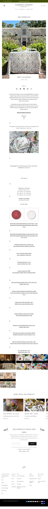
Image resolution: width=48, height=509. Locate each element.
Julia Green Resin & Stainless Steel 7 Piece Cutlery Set (24, 282)
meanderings (22, 9)
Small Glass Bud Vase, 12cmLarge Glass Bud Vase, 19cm (24, 263)
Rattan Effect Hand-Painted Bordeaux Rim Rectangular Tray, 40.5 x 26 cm (24, 236)
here (35, 447)
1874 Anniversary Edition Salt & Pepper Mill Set (24, 333)
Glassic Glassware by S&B (24, 271)
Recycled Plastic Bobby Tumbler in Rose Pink (23, 246)
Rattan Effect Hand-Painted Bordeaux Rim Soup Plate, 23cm (24, 234)
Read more (5, 418)
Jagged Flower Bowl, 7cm (24, 352)
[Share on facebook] (24, 88)
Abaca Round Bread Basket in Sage (24, 315)
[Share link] (31, 88)
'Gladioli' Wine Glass (24, 284)
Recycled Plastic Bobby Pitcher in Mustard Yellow (24, 272)
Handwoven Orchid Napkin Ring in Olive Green (24, 325)
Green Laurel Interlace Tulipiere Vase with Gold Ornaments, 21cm (24, 293)
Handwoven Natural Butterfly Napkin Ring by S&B (24, 291)
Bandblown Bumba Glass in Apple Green (24, 244)
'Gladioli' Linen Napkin (24, 198)
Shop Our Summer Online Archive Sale (24, 1)
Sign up (32, 443)
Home (16, 9)
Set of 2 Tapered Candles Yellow (24, 253)
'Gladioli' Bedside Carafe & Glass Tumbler (24, 313)
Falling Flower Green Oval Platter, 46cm (24, 304)
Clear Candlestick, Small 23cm (24, 255)
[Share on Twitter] (16, 88)
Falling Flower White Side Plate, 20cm (24, 302)
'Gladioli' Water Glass (24, 327)
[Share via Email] (27, 88)
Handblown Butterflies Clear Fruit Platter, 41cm (24, 334)
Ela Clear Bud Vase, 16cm (24, 350)
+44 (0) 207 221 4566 (7, 1)
